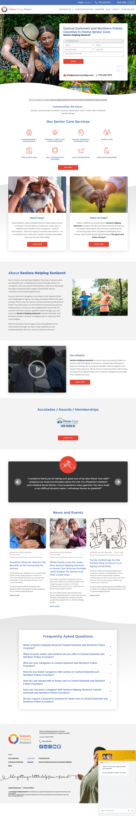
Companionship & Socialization (29, 140)
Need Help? (37, 217)
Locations (99, 9)
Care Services (65, 9)
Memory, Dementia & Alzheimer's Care (81, 140)
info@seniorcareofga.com (80, 75)
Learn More (37, 244)
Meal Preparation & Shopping (55, 158)
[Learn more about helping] (99, 194)
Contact (116, 9)
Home (31, 100)
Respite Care (107, 139)
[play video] (37, 369)
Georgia (46, 100)
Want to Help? (99, 217)
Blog (108, 9)
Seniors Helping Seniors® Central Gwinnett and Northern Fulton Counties (54, 755)
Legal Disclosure (14, 810)
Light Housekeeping (81, 157)
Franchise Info (128, 9)
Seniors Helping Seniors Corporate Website (55, 784)
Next (118, 493)
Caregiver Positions (84, 9)
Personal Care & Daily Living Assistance (55, 140)
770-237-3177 (104, 2)
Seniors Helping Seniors (24, 614)
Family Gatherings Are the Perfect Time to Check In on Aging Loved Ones (106, 585)
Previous (18, 493)
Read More (14, 618)
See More (68, 167)
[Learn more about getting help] (37, 194)
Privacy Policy (28, 810)
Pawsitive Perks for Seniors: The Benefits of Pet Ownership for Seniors (28, 588)
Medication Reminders (107, 157)
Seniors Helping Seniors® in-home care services (26, 580)
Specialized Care (29, 157)
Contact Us (68, 438)
